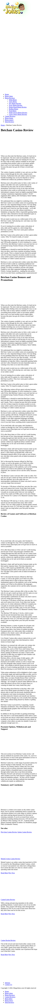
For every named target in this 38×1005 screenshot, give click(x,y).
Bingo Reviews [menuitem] (10, 995)
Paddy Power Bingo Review (18, 112)
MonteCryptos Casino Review (10, 859)
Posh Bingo (12, 111)
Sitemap (7, 983)
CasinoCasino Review (8, 899)
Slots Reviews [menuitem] (9, 1002)
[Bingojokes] (16, 17)
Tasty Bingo (13, 102)
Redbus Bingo (13, 109)
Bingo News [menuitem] (9, 1000)
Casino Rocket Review (8, 940)
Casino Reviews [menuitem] (10, 997)
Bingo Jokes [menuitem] (9, 993)
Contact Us (8, 984)
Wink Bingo (13, 100)
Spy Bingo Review (15, 103)
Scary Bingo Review (15, 105)
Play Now (11, 873)
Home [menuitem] (7, 991)
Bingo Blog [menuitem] (8, 999)
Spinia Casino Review (25, 832)
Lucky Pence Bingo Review (18, 114)
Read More (4, 873)
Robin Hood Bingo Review (18, 107)
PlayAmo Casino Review (9, 832)
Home (3, 125)
